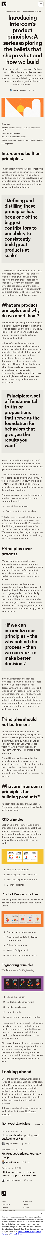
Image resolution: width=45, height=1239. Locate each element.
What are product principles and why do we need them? (21, 129)
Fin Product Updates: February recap (21, 1155)
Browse (38, 1125)
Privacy (26, 1207)
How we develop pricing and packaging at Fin (20, 1137)
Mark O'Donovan (13, 1180)
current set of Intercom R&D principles (21, 523)
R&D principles (12, 175)
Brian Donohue (12, 1162)
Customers (6, 1204)
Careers (5, 1207)
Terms (25, 1204)
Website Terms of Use (26, 1231)
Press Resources (8, 1210)
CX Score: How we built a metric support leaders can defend (19, 1173)
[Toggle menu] (41, 4)
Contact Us (27, 1201)
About (4, 1201)
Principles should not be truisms (14, 137)
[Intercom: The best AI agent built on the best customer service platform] (4, 4)
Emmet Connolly (19, 90)
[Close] (41, 1213)
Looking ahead (7, 144)
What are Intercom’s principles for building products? (22, 140)
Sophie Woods (12, 1143)
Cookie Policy (15, 1234)
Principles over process (11, 133)
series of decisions (11, 328)
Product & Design (13, 11)
